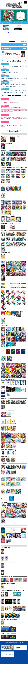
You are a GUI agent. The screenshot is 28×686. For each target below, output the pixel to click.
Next (27, 54)
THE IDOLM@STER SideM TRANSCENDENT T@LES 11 (11, 55)
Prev (0, 54)
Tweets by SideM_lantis (6, 32)
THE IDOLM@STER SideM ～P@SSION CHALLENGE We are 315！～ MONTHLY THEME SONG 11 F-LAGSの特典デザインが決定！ (14, 124)
